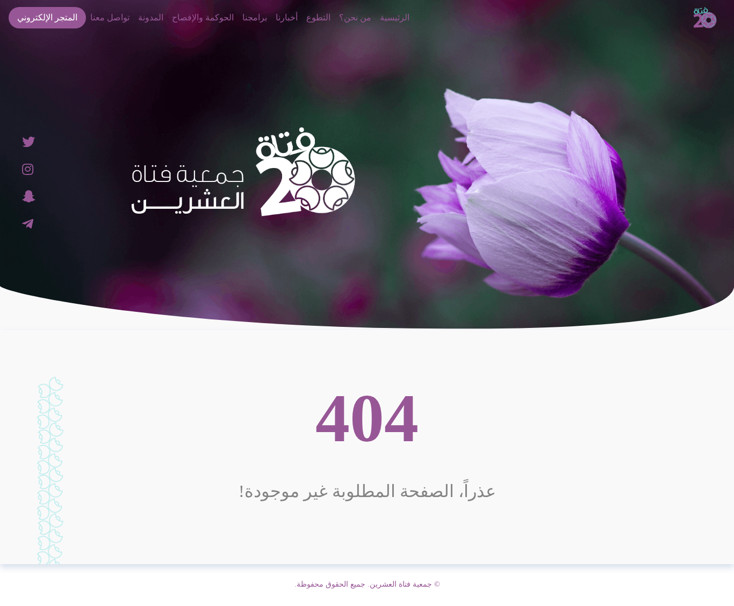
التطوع (318, 17)
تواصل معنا (109, 17)
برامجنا (254, 17)
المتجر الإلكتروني (47, 17)
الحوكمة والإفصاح (203, 17)
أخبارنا (287, 17)
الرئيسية (394, 17)
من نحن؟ (355, 17)
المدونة (150, 17)
